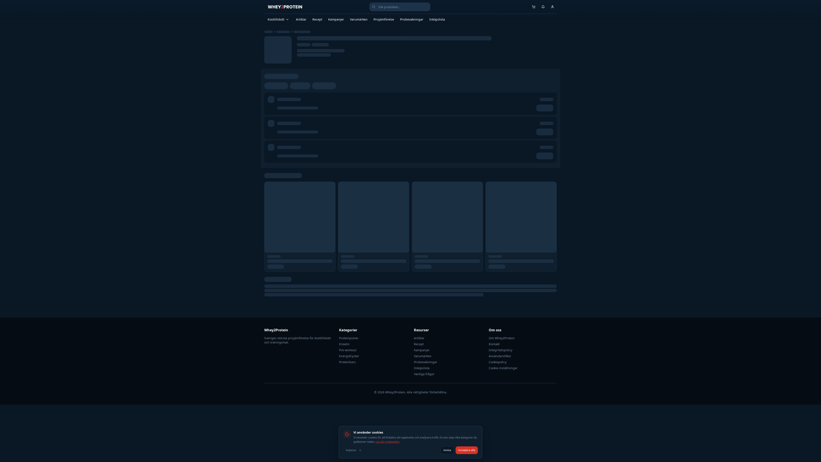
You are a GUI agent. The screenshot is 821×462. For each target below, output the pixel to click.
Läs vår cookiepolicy (387, 442)
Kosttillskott (276, 19)
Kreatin (344, 344)
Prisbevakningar (411, 19)
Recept (317, 19)
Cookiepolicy (497, 362)
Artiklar (301, 19)
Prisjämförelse (384, 19)
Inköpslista (437, 19)
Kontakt (494, 344)
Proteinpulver (349, 338)
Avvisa (447, 450)
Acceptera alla (466, 450)
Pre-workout (347, 350)
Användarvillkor (500, 356)
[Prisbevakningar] (543, 7)
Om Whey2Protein (502, 338)
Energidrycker (349, 356)
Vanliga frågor (424, 374)
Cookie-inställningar (503, 368)
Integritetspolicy (500, 350)
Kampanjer (336, 19)
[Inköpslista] (533, 7)
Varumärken (359, 19)
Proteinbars (347, 362)
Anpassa (351, 450)
